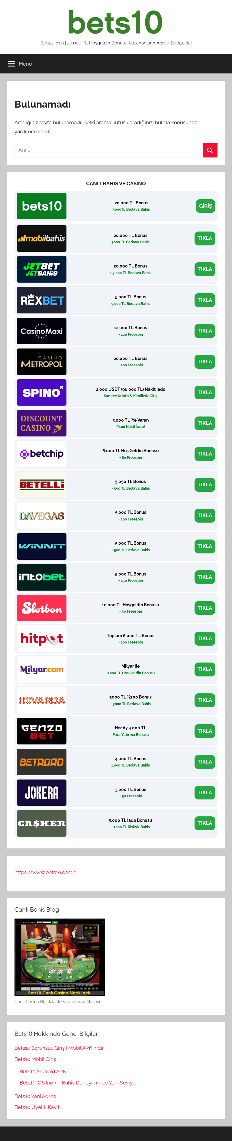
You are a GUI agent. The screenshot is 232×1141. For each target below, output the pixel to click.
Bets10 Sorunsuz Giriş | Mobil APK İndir (59, 1048)
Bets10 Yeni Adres (35, 1096)
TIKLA (205, 238)
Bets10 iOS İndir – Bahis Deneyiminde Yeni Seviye (78, 1083)
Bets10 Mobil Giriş (35, 1059)
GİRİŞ (205, 206)
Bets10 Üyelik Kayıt (37, 1107)
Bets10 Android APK (43, 1071)
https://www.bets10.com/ (45, 872)
